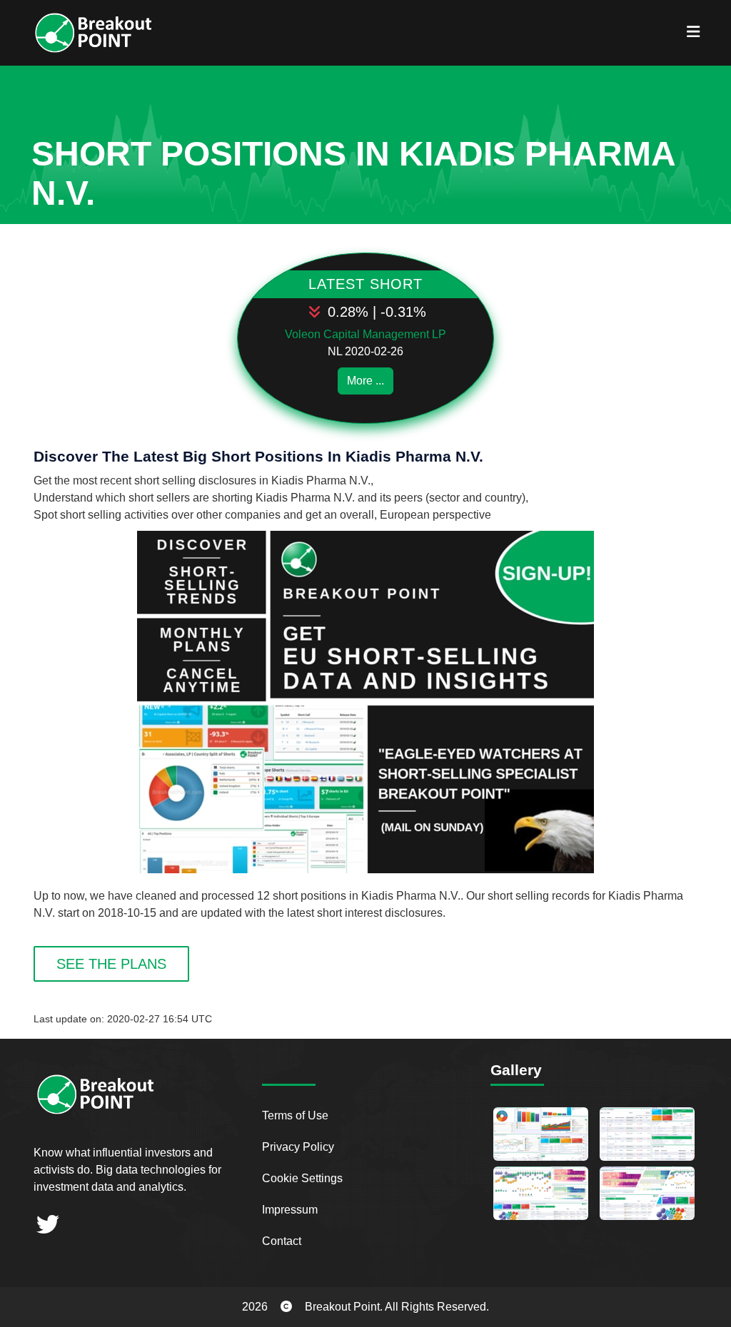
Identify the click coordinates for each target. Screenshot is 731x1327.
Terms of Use (295, 1115)
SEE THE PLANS (111, 964)
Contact (281, 1241)
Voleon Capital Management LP (365, 334)
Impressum (290, 1210)
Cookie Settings (302, 1178)
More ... (365, 381)
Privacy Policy (298, 1147)
